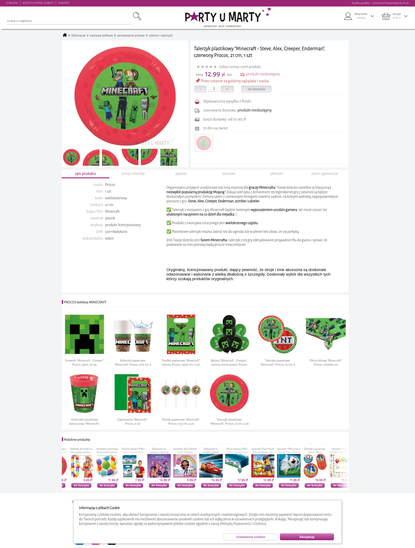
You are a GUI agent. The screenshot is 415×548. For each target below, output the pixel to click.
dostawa (228, 173)
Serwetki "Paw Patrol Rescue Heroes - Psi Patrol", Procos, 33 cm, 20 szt (229, 453)
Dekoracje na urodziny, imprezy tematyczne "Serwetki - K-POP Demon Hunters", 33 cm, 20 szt (125, 455)
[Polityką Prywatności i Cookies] (243, 523)
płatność (276, 173)
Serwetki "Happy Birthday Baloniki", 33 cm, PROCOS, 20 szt (307, 452)
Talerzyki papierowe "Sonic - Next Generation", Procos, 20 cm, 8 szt (281, 453)
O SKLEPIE (12, 3)
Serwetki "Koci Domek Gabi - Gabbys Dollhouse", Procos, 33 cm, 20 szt (151, 453)
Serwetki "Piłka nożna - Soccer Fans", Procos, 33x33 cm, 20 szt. (255, 452)
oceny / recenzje (133, 173)
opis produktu (85, 173)
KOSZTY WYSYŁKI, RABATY (38, 3)
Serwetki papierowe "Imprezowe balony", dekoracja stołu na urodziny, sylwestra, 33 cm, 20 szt (74, 455)
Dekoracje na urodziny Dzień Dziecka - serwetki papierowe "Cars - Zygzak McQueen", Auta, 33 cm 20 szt (177, 457)
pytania (181, 173)
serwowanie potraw (131, 35)
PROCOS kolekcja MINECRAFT (85, 302)
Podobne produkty (77, 439)
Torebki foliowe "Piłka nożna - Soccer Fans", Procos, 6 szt (99, 452)
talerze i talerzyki (161, 35)
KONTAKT (64, 3)
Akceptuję (306, 537)
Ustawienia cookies (250, 537)
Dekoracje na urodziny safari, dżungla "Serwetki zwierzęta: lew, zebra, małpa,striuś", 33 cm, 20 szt (333, 457)
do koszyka (256, 89)
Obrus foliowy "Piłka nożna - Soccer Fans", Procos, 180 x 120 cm (203, 452)
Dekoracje (78, 35)
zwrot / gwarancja (324, 173)
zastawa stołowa (101, 35)
